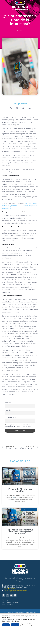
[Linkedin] (15, 595)
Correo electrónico (11, 417)
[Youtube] (11, 595)
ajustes (17, 621)
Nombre (8, 403)
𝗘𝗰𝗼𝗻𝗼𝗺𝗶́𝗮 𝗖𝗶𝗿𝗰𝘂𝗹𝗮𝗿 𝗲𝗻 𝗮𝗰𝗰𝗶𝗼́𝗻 (20, 490)
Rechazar (15, 625)
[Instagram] (7, 595)
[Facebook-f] (3, 595)
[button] (10, 108)
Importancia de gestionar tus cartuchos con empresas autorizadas (20, 532)
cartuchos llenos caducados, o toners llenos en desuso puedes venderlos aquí (19, 205)
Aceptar (6, 625)
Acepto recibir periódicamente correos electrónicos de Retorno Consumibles (19, 425)
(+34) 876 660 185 (10, 589)
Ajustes (24, 625)
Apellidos (8, 410)
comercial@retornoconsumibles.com (15, 591)
